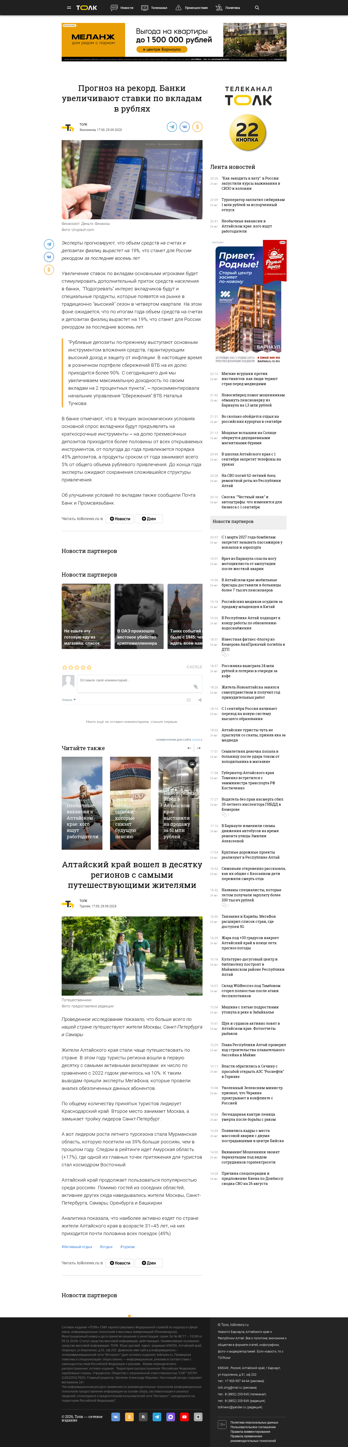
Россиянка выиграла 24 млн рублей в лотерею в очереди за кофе (249, 670)
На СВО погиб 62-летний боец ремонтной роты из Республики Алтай (251, 480)
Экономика (87, 130)
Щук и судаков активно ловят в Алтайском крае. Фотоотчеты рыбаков (251, 1028)
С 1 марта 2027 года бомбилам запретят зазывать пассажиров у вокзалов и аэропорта (252, 542)
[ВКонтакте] (184, 126)
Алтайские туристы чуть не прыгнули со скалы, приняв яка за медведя (254, 734)
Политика (232, 8)
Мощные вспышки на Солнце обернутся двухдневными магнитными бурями (249, 437)
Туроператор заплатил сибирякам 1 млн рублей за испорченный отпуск (253, 204)
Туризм (84, 906)
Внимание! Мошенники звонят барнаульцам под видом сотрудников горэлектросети (251, 1157)
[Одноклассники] (197, 126)
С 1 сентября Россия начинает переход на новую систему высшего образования (249, 713)
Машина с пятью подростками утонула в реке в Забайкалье (250, 1010)
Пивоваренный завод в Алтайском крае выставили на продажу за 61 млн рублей (181, 815)
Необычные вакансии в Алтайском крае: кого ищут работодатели (82, 821)
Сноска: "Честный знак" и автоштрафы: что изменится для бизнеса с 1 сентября (252, 501)
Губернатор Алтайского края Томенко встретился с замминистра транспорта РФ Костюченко (248, 780)
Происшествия (196, 8)
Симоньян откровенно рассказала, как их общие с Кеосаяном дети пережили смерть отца (254, 873)
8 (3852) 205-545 (237, 1394)
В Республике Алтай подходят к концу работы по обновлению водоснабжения (251, 622)
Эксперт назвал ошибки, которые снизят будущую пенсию (125, 818)
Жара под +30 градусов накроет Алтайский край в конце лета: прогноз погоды (250, 942)
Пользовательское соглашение (253, 1427)
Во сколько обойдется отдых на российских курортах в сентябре (252, 419)
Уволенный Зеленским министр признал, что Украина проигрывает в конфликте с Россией (252, 1095)
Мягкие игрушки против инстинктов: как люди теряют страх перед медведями (250, 378)
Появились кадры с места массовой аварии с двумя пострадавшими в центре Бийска (253, 1135)
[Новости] (119, 519)
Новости (127, 8)
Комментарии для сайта (179, 739)
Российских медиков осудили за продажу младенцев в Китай (252, 604)
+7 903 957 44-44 (237, 1381)
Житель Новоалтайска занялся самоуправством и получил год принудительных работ (251, 692)
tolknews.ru (239, 1325)
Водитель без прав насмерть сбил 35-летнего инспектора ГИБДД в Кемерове (252, 804)
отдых (106, 1247)
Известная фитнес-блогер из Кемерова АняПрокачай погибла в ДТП (253, 644)
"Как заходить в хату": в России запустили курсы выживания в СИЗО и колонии (251, 183)
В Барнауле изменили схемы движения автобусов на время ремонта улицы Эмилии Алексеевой (250, 833)
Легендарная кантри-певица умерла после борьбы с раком (249, 1117)
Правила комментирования (250, 1432)
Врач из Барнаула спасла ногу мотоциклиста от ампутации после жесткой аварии (249, 563)
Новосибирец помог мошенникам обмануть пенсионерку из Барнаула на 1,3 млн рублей (253, 400)
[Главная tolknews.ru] (86, 8)
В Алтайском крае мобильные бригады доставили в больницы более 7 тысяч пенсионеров (251, 584)
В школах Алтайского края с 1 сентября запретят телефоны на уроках (251, 459)
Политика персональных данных (254, 1422)
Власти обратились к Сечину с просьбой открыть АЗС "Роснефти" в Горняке (253, 1071)
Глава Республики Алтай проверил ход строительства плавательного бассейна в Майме (254, 1049)
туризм (127, 1247)
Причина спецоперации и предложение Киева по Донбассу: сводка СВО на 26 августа (253, 1178)
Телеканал (159, 8)
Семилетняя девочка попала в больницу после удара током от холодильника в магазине (250, 756)
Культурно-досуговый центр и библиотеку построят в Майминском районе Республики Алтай (253, 967)
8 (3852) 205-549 (237, 1401)
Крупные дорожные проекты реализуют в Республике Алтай (251, 855)
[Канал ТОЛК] (149, 519)
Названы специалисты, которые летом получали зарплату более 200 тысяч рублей (252, 894)
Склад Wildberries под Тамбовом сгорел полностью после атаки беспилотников (251, 990)
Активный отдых (77, 1247)
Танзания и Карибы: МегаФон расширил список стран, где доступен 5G (249, 921)
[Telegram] (171, 126)
